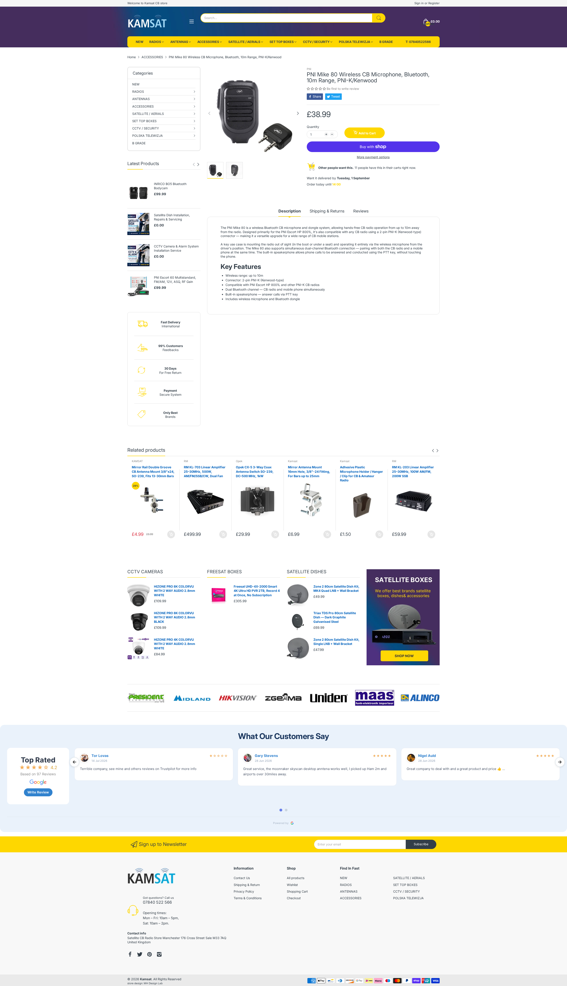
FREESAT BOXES (224, 571)
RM (134, 461)
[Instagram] (159, 955)
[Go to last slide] (74, 762)
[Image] (403, 617)
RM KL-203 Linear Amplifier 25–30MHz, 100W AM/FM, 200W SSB (361, 471)
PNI (309, 69)
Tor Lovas (100, 755)
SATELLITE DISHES (306, 571)
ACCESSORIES (350, 898)
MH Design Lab (153, 983)
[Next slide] (560, 762)
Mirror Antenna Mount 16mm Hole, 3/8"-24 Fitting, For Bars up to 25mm (257, 471)
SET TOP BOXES (405, 885)
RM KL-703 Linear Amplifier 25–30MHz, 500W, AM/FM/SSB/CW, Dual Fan (152, 471)
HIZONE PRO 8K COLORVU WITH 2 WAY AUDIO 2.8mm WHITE (174, 591)
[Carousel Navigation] (196, 164)
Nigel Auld (427, 755)
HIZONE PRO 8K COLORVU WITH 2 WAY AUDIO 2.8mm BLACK (174, 617)
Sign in (419, 3)
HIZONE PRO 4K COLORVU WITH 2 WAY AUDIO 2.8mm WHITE (174, 644)
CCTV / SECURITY (406, 891)
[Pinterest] (149, 955)
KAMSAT (397, 461)
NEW (343, 878)
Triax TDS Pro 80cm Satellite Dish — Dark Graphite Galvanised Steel (334, 617)
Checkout (294, 898)
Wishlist (292, 885)
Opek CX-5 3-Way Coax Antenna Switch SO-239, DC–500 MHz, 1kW (202, 471)
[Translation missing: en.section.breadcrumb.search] (378, 18)
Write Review (38, 792)
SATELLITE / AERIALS (409, 878)
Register (434, 3)
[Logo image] (146, 698)
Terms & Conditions (248, 898)
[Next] (194, 164)
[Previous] (198, 164)
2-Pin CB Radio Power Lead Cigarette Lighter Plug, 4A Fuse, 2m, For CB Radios (412, 471)
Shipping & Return (247, 885)
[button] (317, 89)
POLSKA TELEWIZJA (408, 898)
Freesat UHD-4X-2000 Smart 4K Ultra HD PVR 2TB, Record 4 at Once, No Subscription (257, 591)
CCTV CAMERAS (145, 571)
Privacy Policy (244, 891)
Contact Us (242, 878)
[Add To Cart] (171, 534)
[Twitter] (139, 955)
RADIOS (346, 885)
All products (295, 878)
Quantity (313, 127)
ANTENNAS (348, 891)
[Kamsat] (147, 21)
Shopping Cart (297, 891)
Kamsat (240, 461)
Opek (187, 461)
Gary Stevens (266, 755)
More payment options (373, 157)
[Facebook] (130, 955)
